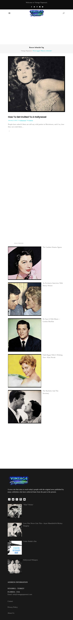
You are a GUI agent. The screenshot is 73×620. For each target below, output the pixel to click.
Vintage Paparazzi (26, 50)
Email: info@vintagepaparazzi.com (20, 594)
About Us (11, 613)
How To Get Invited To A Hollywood (27, 116)
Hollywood (23, 120)
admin (31, 120)
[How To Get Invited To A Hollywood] (36, 84)
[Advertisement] (36, 30)
